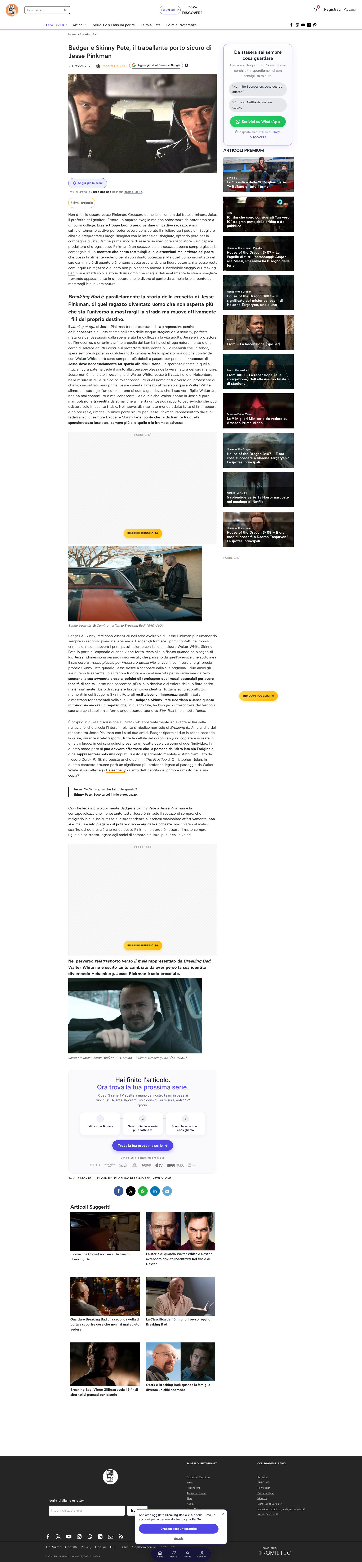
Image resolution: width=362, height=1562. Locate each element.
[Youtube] (68, 1536)
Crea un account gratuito (178, 1528)
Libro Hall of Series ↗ (269, 1503)
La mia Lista (150, 25)
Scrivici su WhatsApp (261, 121)
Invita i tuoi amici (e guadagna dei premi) (281, 1509)
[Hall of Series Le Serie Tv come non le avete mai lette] (12, 10)
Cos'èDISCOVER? (192, 10)
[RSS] (121, 1536)
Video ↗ (262, 1498)
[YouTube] (303, 25)
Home (72, 34)
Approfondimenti (197, 1493)
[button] (66, 25)
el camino (104, 1178)
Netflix (190, 1503)
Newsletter (263, 1487)
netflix (158, 1178)
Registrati (332, 9)
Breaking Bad (88, 34)
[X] (131, 1191)
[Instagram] (297, 25)
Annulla (179, 1538)
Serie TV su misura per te (114, 25)
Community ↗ (265, 1493)
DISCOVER (170, 10)
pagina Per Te (133, 191)
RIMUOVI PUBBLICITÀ (142, 533)
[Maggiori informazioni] (186, 65)
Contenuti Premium (198, 1477)
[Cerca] (65, 10)
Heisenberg (115, 770)
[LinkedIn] (155, 1191)
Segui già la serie (90, 183)
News (190, 1482)
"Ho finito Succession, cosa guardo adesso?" (257, 89)
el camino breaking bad (132, 1178)
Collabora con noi (145, 1547)
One (168, 1178)
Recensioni (193, 1487)
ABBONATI (263, 1482)
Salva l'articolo (82, 203)
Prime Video (194, 1509)
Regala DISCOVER (268, 1514)
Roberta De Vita (113, 66)
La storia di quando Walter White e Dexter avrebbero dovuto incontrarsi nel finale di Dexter (179, 1259)
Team (124, 1547)
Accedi (350, 9)
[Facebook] (291, 25)
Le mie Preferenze (181, 25)
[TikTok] (309, 25)
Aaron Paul (86, 1178)
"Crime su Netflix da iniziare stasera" (252, 105)
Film (189, 1498)
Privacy (86, 1547)
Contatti (71, 1547)
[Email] (167, 1191)
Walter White (86, 359)
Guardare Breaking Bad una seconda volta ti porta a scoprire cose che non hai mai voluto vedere (104, 1324)
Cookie (100, 1547)
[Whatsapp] (315, 25)
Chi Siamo (53, 1547)
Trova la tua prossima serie (143, 1145)
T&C (113, 1547)
